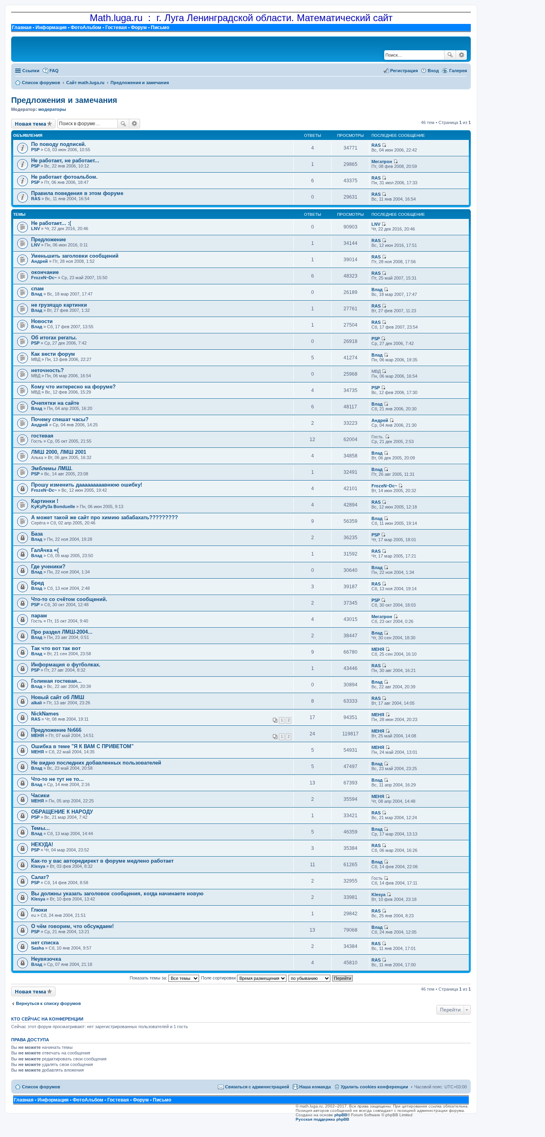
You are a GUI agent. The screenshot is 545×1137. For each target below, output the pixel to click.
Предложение (48, 239)
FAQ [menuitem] (54, 70)
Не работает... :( (51, 223)
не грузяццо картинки (59, 305)
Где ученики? (48, 566)
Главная (22, 27)
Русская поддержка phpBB (322, 1119)
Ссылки (30, 70)
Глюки (39, 910)
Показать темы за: (149, 977)
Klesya (38, 866)
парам (39, 616)
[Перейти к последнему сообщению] (384, 145)
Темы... (40, 828)
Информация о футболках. (66, 665)
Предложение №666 (56, 730)
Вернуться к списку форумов (48, 1003)
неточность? (47, 370)
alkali (36, 702)
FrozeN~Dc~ (44, 277)
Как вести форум (53, 354)
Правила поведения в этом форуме (77, 193)
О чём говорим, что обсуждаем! (72, 926)
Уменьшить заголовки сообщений (74, 256)
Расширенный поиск (461, 55)
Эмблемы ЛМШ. (52, 468)
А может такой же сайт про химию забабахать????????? (104, 517)
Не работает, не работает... (65, 161)
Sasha (37, 948)
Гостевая (116, 27)
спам (37, 289)
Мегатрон (381, 161)
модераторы (52, 109)
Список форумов (41, 1086)
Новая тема (30, 123)
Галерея (458, 70)
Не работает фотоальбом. (64, 177)
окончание (45, 272)
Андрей (39, 261)
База (37, 534)
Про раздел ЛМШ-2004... (62, 632)
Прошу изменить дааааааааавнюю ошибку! (86, 485)
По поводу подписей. (58, 144)
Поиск (450, 55)
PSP (35, 149)
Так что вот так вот (56, 648)
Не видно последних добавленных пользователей (96, 763)
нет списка (45, 943)
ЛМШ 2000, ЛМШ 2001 (58, 452)
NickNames (45, 714)
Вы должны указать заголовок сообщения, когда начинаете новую (117, 894)
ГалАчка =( (45, 550)
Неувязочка (46, 959)
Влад (36, 294)
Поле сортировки (219, 977)
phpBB (340, 1115)
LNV (35, 228)
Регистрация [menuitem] (404, 70)
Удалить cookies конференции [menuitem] (374, 1086)
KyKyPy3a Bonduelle (53, 506)
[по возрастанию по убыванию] (309, 977)
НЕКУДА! (42, 844)
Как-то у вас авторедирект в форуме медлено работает (102, 861)
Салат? (40, 877)
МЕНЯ (377, 649)
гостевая (42, 436)
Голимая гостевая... (56, 681)
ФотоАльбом (86, 27)
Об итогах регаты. (54, 338)
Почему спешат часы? (60, 419)
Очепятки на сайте (55, 403)
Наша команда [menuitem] (315, 1086)
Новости (42, 321)
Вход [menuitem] (433, 70)
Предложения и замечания (64, 100)
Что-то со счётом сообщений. (69, 599)
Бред (37, 583)
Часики (40, 795)
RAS (376, 145)
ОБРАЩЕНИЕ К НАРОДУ (62, 812)
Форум (139, 27)
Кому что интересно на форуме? (73, 387)
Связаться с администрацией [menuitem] (257, 1086)
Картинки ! (44, 501)
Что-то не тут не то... (57, 779)
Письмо (160, 27)
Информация (51, 27)
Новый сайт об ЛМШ (57, 697)
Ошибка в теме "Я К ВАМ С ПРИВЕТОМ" (82, 746)
